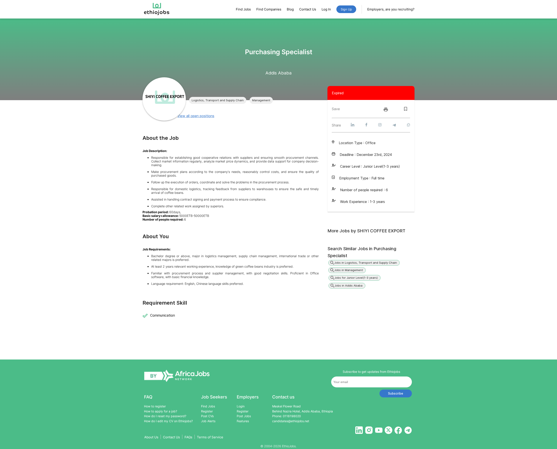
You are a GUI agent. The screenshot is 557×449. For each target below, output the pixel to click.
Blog (290, 9)
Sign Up (346, 9)
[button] (217, 100)
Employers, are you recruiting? (390, 9)
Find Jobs (243, 9)
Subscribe (395, 393)
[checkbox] (405, 108)
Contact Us (307, 9)
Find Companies (268, 9)
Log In (326, 9)
